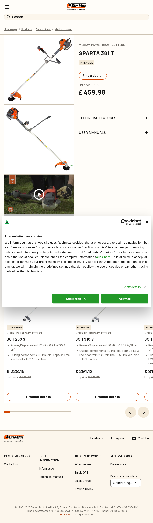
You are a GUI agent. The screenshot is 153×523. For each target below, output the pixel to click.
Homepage (10, 29)
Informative (46, 468)
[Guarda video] (39, 194)
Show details (132, 287)
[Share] (69, 40)
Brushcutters (43, 29)
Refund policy (84, 488)
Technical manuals (51, 476)
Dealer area (118, 464)
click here (103, 257)
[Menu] (7, 7)
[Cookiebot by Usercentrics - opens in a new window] (123, 222)
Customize (73, 298)
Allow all (125, 298)
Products (26, 29)
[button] (130, 412)
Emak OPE (81, 472)
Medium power (63, 29)
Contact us (11, 464)
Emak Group (83, 480)
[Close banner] (147, 222)
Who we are (83, 464)
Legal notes (66, 514)
